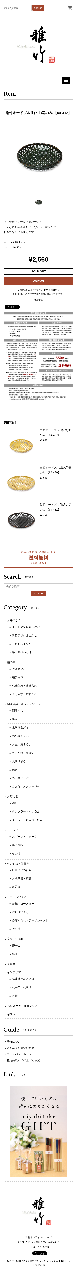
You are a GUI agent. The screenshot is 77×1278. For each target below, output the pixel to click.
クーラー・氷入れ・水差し (28, 820)
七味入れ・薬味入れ (24, 685)
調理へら (17, 710)
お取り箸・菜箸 (21, 878)
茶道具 (11, 963)
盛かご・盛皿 (15, 938)
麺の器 (11, 662)
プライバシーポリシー (20, 1054)
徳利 (15, 803)
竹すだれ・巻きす (23, 752)
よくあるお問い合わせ (20, 1047)
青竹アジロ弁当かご (24, 635)
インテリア (14, 972)
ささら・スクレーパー (26, 786)
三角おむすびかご (23, 643)
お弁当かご (14, 620)
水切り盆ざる (20, 727)
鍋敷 (15, 769)
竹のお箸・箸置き (18, 863)
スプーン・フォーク (24, 836)
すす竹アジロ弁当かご (26, 626)
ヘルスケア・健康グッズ (22, 1005)
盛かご (16, 945)
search (38, 7)
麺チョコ (17, 677)
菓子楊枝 (17, 845)
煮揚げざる (19, 761)
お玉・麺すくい (21, 744)
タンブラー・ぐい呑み (26, 811)
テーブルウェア (16, 896)
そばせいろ (19, 668)
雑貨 (15, 995)
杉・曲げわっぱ (21, 652)
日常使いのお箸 (21, 870)
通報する (38, 300)
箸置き (16, 886)
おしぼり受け (20, 912)
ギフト (11, 1014)
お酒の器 (12, 796)
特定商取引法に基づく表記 (23, 1060)
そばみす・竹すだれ (24, 694)
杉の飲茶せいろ (21, 736)
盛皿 (15, 954)
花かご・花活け (21, 987)
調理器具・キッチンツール (23, 704)
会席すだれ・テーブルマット (30, 920)
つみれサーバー (21, 778)
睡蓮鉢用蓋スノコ (23, 978)
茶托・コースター (23, 903)
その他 (16, 853)
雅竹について (15, 1041)
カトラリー (14, 830)
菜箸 (15, 719)
